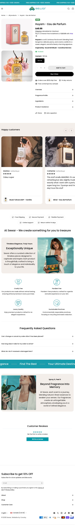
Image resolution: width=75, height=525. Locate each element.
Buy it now (54, 74)
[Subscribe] (42, 483)
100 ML (40, 61)
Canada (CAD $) (19, 513)
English (3, 513)
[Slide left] (66, 130)
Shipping (38, 31)
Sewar (9, 517)
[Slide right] (71, 130)
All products (13, 15)
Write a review (37, 439)
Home (3, 15)
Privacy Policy (9, 490)
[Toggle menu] (2, 8)
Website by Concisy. (19, 517)
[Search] (68, 8)
